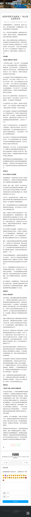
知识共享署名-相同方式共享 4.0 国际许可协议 (18, 456)
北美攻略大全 (15, 4)
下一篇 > (26, 462)
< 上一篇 (4, 462)
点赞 (13, 445)
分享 (19, 445)
